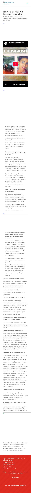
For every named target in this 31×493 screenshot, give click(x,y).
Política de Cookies (18, 473)
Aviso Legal (18, 472)
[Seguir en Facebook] (9, 480)
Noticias (8, 20)
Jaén (4, 20)
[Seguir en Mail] (15, 488)
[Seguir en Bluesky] (18, 480)
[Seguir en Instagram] (15, 480)
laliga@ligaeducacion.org (9, 468)
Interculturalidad (22, 18)
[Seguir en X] (12, 480)
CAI (11, 16)
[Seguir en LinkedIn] (21, 480)
